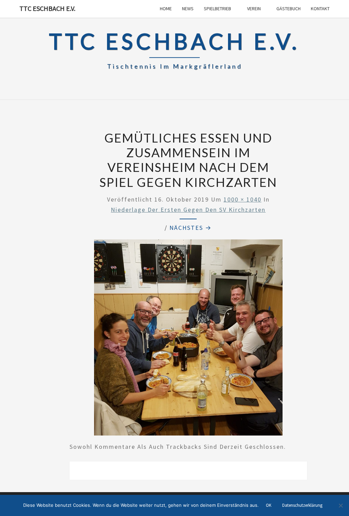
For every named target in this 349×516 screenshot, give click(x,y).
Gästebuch (288, 8)
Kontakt (320, 8)
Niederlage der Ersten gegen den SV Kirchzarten (188, 209)
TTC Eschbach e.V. (47, 8)
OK (268, 505)
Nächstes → (190, 228)
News (188, 8)
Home (166, 8)
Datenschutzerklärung (302, 505)
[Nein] (340, 505)
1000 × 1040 (242, 199)
